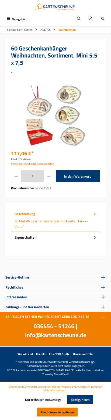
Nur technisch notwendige (43, 399)
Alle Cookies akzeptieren (57, 412)
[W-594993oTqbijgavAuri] (55, 116)
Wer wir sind (25, 354)
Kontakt (41, 354)
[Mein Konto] (91, 19)
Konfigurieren (80, 399)
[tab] (55, 220)
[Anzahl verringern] (16, 176)
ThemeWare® (61, 374)
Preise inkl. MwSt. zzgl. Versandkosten (32, 164)
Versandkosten (77, 362)
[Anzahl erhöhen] (49, 176)
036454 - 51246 (54, 326)
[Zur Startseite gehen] (55, 7)
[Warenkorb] (102, 19)
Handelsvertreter (83, 354)
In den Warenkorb (77, 176)
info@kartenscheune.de (55, 335)
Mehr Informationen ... (55, 390)
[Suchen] (79, 19)
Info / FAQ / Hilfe (59, 354)
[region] (55, 116)
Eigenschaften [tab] (25, 237)
